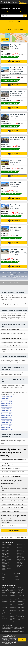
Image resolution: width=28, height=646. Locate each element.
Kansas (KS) (4, 595)
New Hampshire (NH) (13, 603)
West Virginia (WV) (21, 619)
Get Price (23, 2)
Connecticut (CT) (5, 590)
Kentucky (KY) (13, 595)
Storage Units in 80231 (6, 415)
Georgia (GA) (4, 592)
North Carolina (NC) (13, 608)
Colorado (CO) (21, 589)
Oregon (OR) (21, 610)
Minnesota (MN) (13, 599)
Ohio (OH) (4, 610)
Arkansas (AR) (5, 589)
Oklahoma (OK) (13, 610)
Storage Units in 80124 (6, 400)
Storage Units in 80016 (6, 410)
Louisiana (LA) (21, 595)
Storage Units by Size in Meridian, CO (12, 504)
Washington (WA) (12, 619)
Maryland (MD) (13, 597)
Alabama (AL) (4, 587)
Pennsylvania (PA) (4, 613)
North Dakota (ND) (21, 608)
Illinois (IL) (4, 593)
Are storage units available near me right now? (13, 472)
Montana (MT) (13, 601)
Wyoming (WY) (13, 621)
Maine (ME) (4, 597)
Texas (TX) (20, 615)
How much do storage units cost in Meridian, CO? (14, 460)
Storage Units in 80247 (6, 424)
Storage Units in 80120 (6, 420)
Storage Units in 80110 (6, 427)
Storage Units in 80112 (6, 398)
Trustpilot (16, 576)
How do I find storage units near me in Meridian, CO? (12, 464)
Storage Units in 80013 (6, 413)
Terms (3, 579)
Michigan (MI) (4, 599)
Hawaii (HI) (12, 592)
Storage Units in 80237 (6, 412)
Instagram (16, 579)
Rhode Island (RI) (13, 613)
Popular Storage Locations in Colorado (12, 501)
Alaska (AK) (12, 587)
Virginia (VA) (4, 618)
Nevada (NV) (4, 603)
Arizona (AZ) (20, 587)
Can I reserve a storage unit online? (11, 476)
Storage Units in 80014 (6, 417)
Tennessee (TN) (13, 615)
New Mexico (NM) (20, 605)
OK (22, 640)
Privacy (3, 577)
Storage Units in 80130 (6, 401)
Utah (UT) (12, 616)
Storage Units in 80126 (6, 403)
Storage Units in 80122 (6, 405)
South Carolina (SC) (21, 613)
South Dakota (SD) (4, 615)
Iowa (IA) (20, 593)
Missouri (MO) (4, 601)
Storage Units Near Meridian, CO (11, 494)
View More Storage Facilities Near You (14, 283)
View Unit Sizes (16, 61)
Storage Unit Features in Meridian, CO (12, 507)
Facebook (16, 578)
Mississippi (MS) (21, 599)
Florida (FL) (20, 590)
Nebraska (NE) (21, 601)
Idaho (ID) (20, 592)
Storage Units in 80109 (6, 429)
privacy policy (9, 643)
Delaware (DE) (13, 590)
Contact (3, 576)
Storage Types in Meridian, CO (10, 511)
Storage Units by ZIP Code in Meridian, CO (13, 497)
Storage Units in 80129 (6, 419)
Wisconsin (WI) (5, 621)
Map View (5, 39)
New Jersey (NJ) (21, 603)
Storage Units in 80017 (6, 425)
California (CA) (13, 589)
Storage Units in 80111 (6, 408)
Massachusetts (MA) (21, 597)
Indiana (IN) (12, 593)
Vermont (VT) (21, 616)
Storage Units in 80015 (6, 407)
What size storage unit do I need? (11, 468)
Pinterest (16, 581)
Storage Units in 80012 (6, 422)
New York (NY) (5, 607)
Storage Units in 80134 (6, 396)
